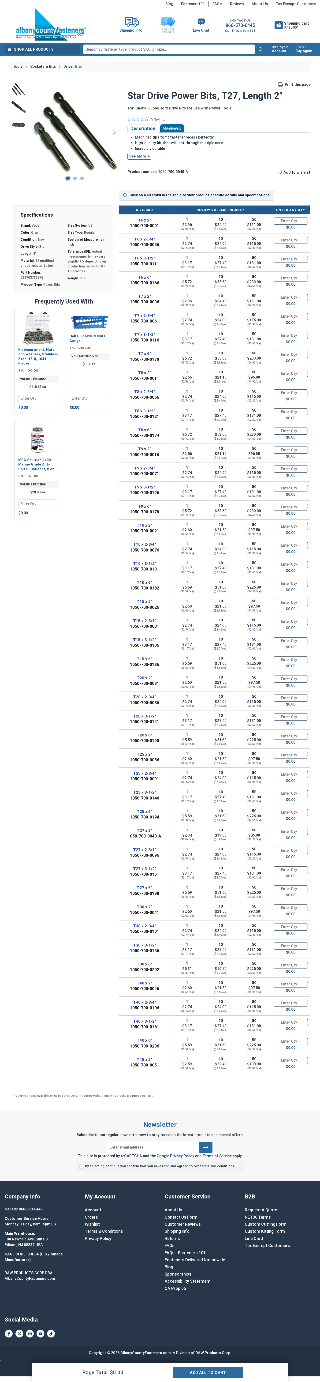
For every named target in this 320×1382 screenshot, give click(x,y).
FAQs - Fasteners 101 (185, 1253)
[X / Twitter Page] (19, 1333)
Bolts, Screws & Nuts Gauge (87, 338)
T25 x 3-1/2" (144, 792)
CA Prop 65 (175, 1288)
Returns (172, 1238)
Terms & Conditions (104, 1231)
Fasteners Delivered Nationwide (195, 1260)
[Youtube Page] (40, 1333)
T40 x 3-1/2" (144, 1021)
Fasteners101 (193, 4)
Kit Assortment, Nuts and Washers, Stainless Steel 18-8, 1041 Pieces (38, 357)
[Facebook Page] (9, 1333)
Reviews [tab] (172, 128)
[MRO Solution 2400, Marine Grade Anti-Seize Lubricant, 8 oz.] (38, 438)
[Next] (114, 132)
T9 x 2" (144, 449)
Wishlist (92, 1224)
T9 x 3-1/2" (144, 487)
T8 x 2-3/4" (144, 391)
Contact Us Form (181, 1217)
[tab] (142, 128)
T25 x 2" (144, 754)
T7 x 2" (144, 296)
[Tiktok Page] (51, 1333)
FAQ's (217, 4)
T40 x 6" (144, 1040)
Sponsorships (178, 1274)
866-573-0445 (240, 25)
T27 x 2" (144, 830)
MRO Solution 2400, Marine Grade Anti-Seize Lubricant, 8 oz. (36, 464)
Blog (169, 4)
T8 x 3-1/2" (144, 411)
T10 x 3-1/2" (144, 563)
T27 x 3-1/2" (144, 868)
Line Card (254, 1238)
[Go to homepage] (51, 24)
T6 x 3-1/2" (144, 258)
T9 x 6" (144, 506)
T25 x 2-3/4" (144, 773)
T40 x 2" (144, 983)
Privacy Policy (182, 1156)
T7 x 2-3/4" (144, 315)
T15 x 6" (144, 659)
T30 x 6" (144, 964)
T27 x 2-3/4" (144, 849)
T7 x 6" (144, 353)
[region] (64, 132)
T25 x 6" (144, 811)
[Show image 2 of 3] (75, 178)
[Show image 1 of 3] (68, 178)
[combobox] (169, 49)
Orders (91, 1217)
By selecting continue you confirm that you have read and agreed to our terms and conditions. (160, 1166)
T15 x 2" (144, 601)
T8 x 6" (144, 430)
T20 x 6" (144, 735)
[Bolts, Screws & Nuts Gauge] (89, 321)
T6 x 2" (144, 220)
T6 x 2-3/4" (144, 239)
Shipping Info (177, 1231)
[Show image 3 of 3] (82, 178)
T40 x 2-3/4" (144, 1002)
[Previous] (35, 132)
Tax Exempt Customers (296, 4)
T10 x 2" (144, 525)
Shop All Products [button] (34, 49)
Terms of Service (217, 1156)
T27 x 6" (144, 887)
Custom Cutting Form (266, 1224)
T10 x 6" (144, 582)
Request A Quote (261, 1210)
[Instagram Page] (30, 1333)
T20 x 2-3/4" (144, 697)
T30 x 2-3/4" (144, 926)
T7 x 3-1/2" (144, 334)
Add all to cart (208, 1372)
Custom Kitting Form (265, 1231)
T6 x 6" (144, 277)
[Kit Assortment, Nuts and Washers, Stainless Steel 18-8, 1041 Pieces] (38, 328)
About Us (260, 4)
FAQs (170, 1245)
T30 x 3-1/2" (144, 945)
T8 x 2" (144, 372)
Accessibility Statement (188, 1281)
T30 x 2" (144, 907)
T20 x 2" (144, 678)
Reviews (237, 4)
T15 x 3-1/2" (144, 639)
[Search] (259, 49)
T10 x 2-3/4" (144, 544)
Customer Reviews (183, 1224)
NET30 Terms (258, 1217)
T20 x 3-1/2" (144, 716)
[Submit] (206, 1147)
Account (93, 1210)
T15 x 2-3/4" (144, 620)
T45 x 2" (144, 1059)
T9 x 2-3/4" (144, 468)
